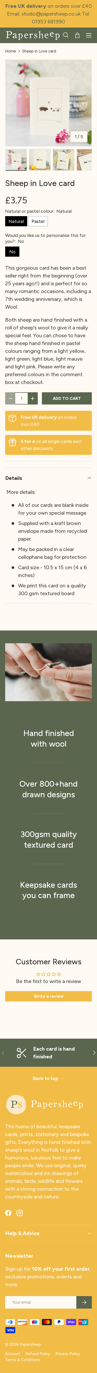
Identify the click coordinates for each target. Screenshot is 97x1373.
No (12, 251)
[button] (77, 35)
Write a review (48, 996)
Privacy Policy (67, 1353)
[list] (48, 103)
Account (12, 1353)
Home (10, 51)
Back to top (46, 1078)
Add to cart (67, 398)
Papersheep (30, 1344)
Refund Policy (37, 1353)
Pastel (38, 221)
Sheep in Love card (39, 51)
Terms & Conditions (22, 1359)
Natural (16, 221)
